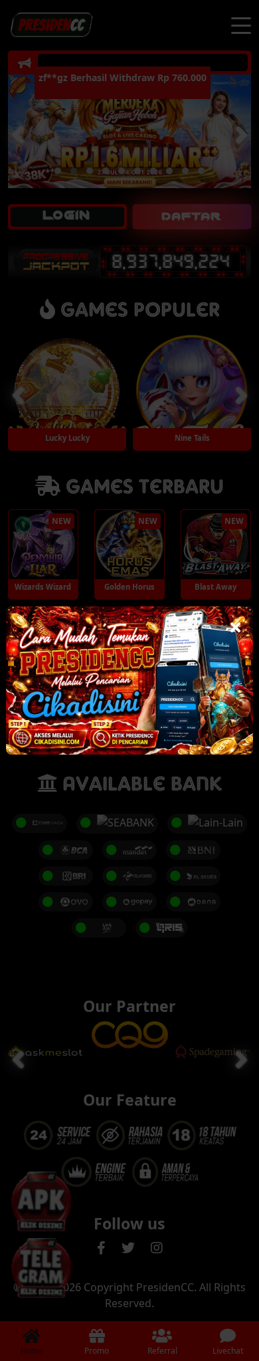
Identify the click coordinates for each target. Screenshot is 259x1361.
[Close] (235, 624)
